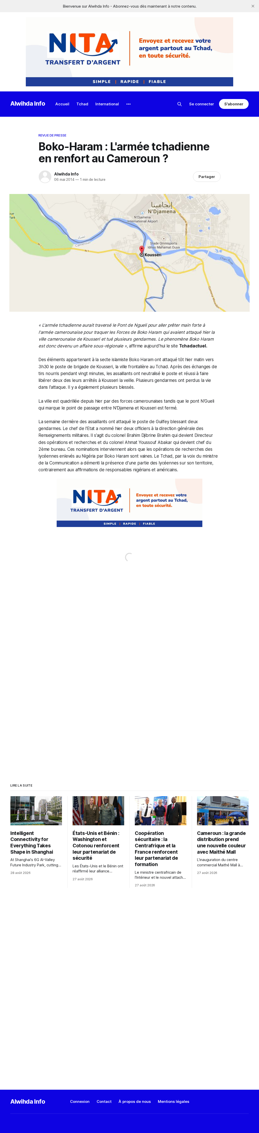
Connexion (80, 1101)
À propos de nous (135, 1101)
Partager (207, 176)
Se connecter (201, 104)
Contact (104, 1101)
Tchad (82, 104)
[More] (128, 104)
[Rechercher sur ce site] (180, 104)
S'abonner (233, 104)
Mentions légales (173, 1101)
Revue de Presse (52, 135)
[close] (253, 6)
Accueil (62, 104)
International (107, 104)
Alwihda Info (27, 103)
